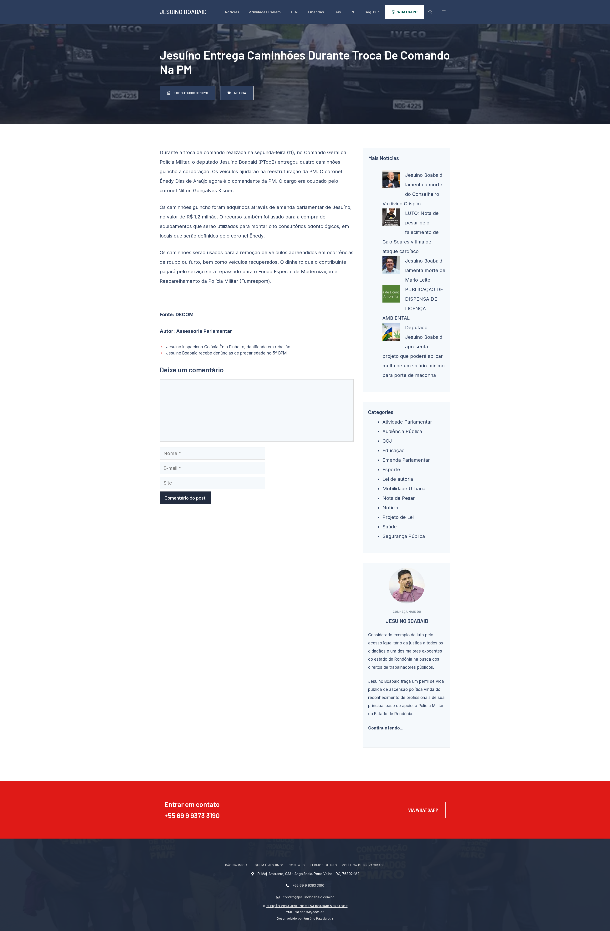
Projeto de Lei (398, 517)
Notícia (390, 508)
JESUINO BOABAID (183, 11)
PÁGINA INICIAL (237, 865)
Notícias (232, 12)
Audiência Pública (402, 431)
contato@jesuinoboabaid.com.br (308, 897)
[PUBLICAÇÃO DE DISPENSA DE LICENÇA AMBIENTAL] (391, 295)
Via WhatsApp (423, 810)
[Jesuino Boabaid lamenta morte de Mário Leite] (391, 266)
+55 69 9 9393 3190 (308, 885)
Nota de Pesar (398, 498)
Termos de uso (323, 865)
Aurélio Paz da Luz (318, 918)
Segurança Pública (403, 536)
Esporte (391, 469)
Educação (393, 450)
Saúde (389, 527)
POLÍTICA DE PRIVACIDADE (363, 865)
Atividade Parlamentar (407, 422)
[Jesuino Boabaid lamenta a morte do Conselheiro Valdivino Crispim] (391, 180)
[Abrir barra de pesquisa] (430, 12)
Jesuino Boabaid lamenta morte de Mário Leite (425, 270)
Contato (297, 865)
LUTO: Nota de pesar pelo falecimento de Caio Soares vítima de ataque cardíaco (410, 232)
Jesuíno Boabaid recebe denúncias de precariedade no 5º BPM (226, 353)
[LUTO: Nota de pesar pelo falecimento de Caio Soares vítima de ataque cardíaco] (391, 218)
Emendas (316, 12)
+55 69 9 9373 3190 (192, 815)
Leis (337, 12)
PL (353, 12)
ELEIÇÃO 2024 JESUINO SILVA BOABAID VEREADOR (307, 906)
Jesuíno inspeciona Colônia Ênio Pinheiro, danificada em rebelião (228, 346)
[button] (443, 12)
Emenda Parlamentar (406, 460)
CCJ (294, 12)
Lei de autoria (397, 479)
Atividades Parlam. (265, 12)
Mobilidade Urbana (403, 488)
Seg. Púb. (373, 12)
